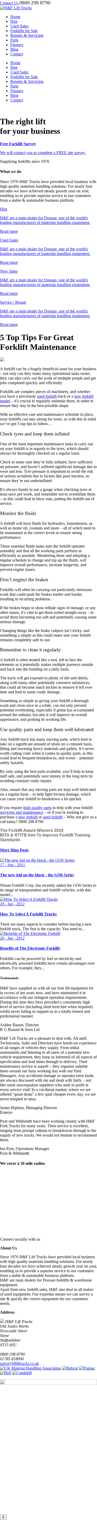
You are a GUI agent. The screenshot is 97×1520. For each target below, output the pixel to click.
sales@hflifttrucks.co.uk (19, 1363)
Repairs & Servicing (26, 35)
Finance (16, 44)
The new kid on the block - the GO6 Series (37, 875)
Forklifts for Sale (24, 30)
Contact (16, 54)
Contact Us (9, 3)
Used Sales (19, 26)
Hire (14, 21)
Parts (14, 40)
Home (15, 16)
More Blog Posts (14, 850)
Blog (14, 49)
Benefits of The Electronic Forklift (30, 948)
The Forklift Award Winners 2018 (31, 830)
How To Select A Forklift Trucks (28, 914)
